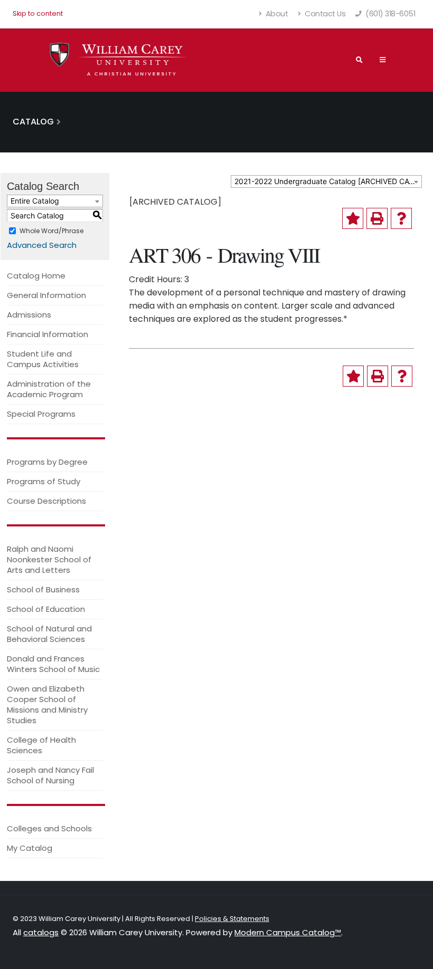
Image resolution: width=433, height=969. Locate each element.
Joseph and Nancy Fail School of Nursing (50, 775)
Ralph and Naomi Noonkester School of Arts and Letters (49, 559)
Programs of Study (43, 481)
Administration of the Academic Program (49, 389)
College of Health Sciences (41, 745)
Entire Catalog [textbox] (35, 200)
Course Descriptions (46, 500)
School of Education (46, 609)
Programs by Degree (47, 461)
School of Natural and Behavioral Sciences (49, 634)
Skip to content (38, 13)
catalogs (41, 932)
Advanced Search (42, 245)
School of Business (43, 589)
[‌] (382, 60)
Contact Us (324, 13)
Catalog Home (36, 275)
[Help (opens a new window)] (401, 218)
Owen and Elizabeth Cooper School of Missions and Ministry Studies (47, 704)
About (275, 13)
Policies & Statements (232, 919)
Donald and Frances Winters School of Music (53, 664)
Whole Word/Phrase (51, 230)
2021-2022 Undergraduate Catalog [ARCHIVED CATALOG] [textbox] (327, 181)
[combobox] (326, 181)
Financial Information (47, 334)
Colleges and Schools (49, 828)
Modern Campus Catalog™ (287, 932)
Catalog (33, 122)
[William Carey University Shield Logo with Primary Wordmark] (118, 60)
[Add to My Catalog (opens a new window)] (352, 218)
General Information (46, 295)
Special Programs (41, 413)
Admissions (29, 314)
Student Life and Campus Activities (43, 359)
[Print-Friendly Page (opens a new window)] (377, 218)
